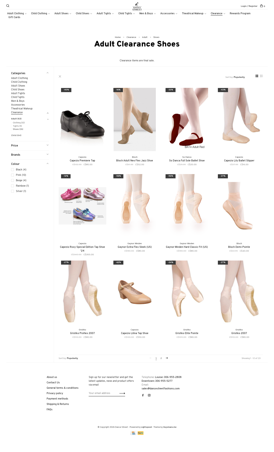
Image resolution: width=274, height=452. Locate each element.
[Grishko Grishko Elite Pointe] (187, 292)
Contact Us (53, 382)
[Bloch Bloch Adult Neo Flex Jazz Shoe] (135, 120)
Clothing (19, 123)
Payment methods (57, 398)
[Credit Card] (133, 434)
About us (52, 377)
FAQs (49, 409)
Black (21, 169)
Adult (144, 37)
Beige (21, 180)
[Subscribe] (121, 393)
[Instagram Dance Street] (149, 395)
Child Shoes (82, 13)
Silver (21, 191)
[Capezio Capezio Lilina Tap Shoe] (135, 292)
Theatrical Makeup (192, 13)
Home (118, 37)
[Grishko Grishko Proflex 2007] (82, 292)
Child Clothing (39, 13)
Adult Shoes (61, 13)
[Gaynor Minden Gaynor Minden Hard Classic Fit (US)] (187, 206)
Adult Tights (104, 13)
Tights (17, 126)
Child (16, 135)
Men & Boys (146, 13)
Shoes (156, 37)
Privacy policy (55, 393)
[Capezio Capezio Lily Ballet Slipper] (239, 120)
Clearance (216, 13)
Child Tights (125, 13)
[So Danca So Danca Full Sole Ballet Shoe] (187, 120)
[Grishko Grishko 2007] (239, 292)
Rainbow (22, 186)
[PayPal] (141, 434)
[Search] (8, 6)
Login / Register (249, 6)
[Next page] (167, 358)
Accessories (167, 13)
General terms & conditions (62, 388)
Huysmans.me (169, 427)
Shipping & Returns (58, 404)
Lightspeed (146, 427)
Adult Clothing (15, 13)
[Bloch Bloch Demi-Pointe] (239, 206)
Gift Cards (14, 17)
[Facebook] (143, 395)
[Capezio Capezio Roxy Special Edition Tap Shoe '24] (82, 206)
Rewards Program (240, 13)
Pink (21, 175)
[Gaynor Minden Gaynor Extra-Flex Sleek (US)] (135, 206)
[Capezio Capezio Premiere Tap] (82, 120)
